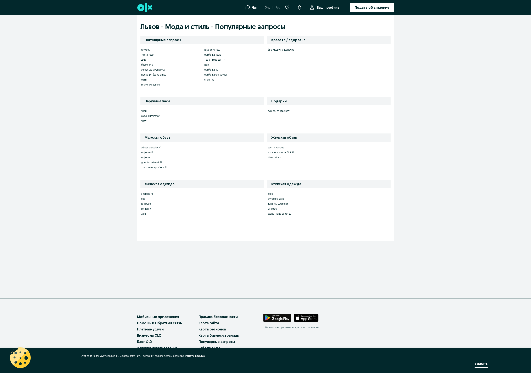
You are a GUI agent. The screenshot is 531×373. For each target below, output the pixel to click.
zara (143, 213)
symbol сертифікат (279, 111)
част (143, 120)
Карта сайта (209, 323)
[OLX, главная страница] (144, 7)
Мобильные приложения (158, 317)
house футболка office (153, 74)
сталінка (209, 79)
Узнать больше (195, 355)
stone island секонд (279, 213)
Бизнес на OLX (149, 335)
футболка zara (276, 198)
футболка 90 (211, 69)
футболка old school (215, 74)
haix (206, 64)
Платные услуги (150, 329)
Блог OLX (144, 342)
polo (270, 193)
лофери (145, 157)
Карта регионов (212, 329)
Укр (267, 7)
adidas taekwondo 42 (153, 69)
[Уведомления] (299, 7)
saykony (145, 49)
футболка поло (212, 54)
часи (144, 111)
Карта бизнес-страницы (219, 335)
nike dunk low (212, 49)
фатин (144, 79)
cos (143, 198)
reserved (146, 203)
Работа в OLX (210, 348)
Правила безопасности (218, 317)
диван (144, 59)
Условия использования (157, 348)
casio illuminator (150, 115)
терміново (147, 54)
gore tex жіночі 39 (151, 162)
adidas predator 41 (151, 147)
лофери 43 (147, 152)
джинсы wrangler (278, 203)
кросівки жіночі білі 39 (281, 152)
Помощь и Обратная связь (159, 323)
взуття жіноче (276, 147)
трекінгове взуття (214, 59)
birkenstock (274, 157)
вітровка (273, 208)
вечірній (146, 208)
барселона (147, 64)
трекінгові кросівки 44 (154, 167)
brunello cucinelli (151, 84)
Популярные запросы (217, 342)
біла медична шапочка (281, 49)
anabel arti (147, 193)
